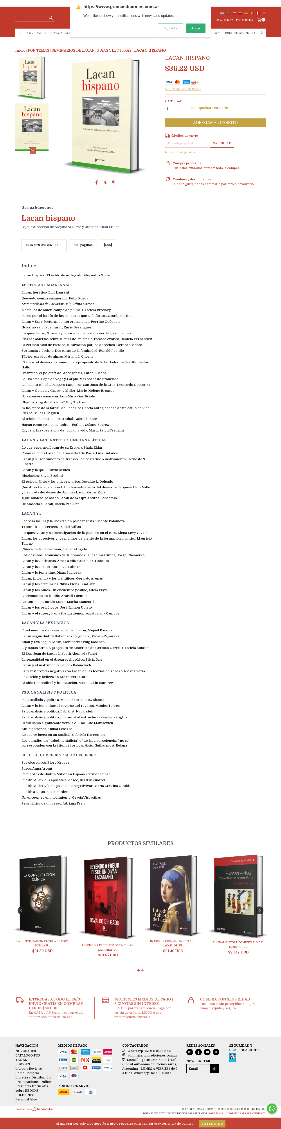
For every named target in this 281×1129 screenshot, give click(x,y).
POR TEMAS (38, 51)
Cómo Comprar (27, 1073)
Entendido (212, 1123)
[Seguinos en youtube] (207, 1052)
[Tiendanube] (34, 1110)
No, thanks (170, 28)
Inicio (20, 51)
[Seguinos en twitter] (216, 1052)
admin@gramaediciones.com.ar (152, 1055)
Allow (195, 28)
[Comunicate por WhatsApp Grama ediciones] (272, 1109)
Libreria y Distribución (33, 1077)
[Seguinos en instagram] (189, 1052)
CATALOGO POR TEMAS (69, 32)
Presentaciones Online (246, 32)
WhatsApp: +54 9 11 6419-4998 (149, 1051)
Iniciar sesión (244, 20)
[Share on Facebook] (96, 182)
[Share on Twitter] (105, 182)
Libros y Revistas (28, 1068)
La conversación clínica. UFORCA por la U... (42, 943)
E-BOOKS (22, 1064)
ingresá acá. (215, 1113)
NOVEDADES (36, 32)
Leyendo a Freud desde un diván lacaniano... (108, 947)
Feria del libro (26, 1099)
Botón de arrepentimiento (247, 1113)
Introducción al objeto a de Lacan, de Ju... (173, 943)
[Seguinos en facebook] (198, 1052)
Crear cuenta (224, 20)
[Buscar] (50, 18)
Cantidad (173, 101)
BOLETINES (24, 1095)
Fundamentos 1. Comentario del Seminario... (238, 944)
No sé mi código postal (180, 152)
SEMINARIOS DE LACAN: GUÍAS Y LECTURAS (91, 51)
